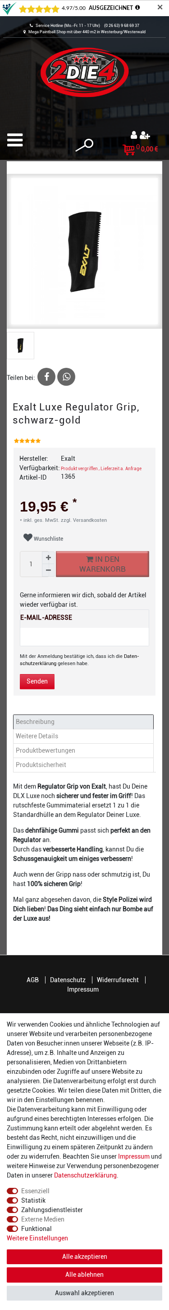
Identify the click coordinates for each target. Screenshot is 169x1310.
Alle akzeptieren (84, 1256)
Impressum (83, 989)
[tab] (84, 722)
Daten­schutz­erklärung (85, 1175)
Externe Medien (42, 1219)
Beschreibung (35, 721)
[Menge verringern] (48, 570)
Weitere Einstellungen (37, 1238)
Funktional (36, 1228)
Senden (37, 681)
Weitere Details (37, 736)
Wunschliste (47, 539)
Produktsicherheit (41, 764)
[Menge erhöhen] (48, 557)
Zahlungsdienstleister (52, 1209)
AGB (33, 980)
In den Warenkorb (102, 564)
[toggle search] (84, 145)
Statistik (33, 1200)
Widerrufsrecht (118, 980)
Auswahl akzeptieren (84, 1293)
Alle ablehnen (84, 1274)
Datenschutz (68, 980)
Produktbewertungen (45, 750)
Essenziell (35, 1191)
